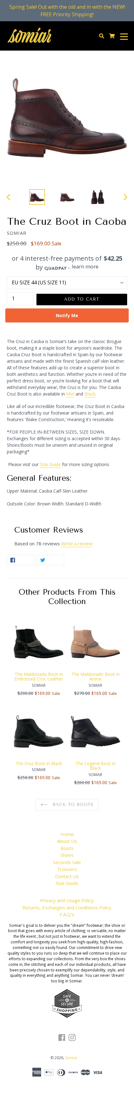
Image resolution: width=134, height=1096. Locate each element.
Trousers (67, 869)
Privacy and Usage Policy (67, 900)
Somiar (71, 1057)
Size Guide (67, 883)
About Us (67, 841)
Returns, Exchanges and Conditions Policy (67, 907)
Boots (67, 848)
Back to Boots (71, 804)
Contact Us (67, 876)
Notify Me (67, 315)
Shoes (67, 855)
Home (67, 834)
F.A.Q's (67, 914)
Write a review (77, 543)
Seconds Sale (67, 862)
